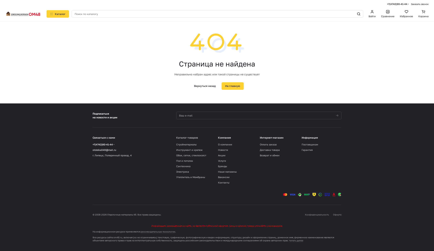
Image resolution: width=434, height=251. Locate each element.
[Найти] (358, 14)
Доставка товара (270, 149)
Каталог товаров (187, 137)
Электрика (182, 171)
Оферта (337, 214)
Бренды (222, 166)
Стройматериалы (186, 144)
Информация (310, 137)
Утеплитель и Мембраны (190, 177)
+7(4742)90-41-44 (397, 4)
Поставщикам (310, 144)
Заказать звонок (420, 4)
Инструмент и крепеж (189, 149)
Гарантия (307, 149)
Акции (221, 155)
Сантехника (183, 166)
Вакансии (224, 177)
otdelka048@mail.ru (104, 149)
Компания (224, 137)
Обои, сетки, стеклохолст (191, 155)
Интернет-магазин (271, 137)
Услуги (222, 160)
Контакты (223, 182)
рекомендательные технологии (158, 231)
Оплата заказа (268, 144)
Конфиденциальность (317, 214)
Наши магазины (227, 171)
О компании (225, 144)
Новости (223, 149)
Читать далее (296, 240)
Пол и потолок (184, 160)
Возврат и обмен (270, 155)
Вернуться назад (205, 85)
